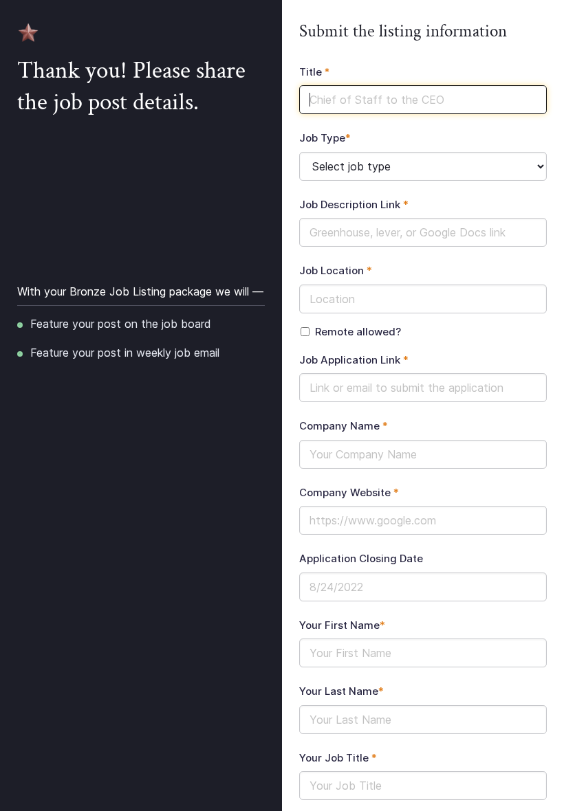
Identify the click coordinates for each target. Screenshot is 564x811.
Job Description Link (354, 204)
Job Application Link (354, 359)
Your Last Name (341, 691)
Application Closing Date (361, 558)
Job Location (335, 270)
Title (314, 71)
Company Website (349, 492)
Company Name (343, 425)
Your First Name (342, 625)
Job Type (325, 137)
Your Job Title (338, 757)
